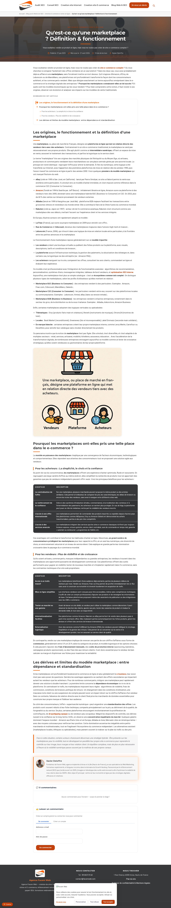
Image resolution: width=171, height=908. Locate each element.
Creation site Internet (71, 5)
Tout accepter (108, 902)
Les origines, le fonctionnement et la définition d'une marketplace (69, 103)
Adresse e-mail (42, 827)
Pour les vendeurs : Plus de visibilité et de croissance (61, 116)
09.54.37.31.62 (87, 875)
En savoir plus (61, 902)
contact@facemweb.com (85, 879)
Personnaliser (81, 902)
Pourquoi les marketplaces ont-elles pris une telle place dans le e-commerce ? (74, 107)
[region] (85, 508)
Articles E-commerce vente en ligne (57, 14)
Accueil (22, 14)
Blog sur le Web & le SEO (34, 14)
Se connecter (45, 847)
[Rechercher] (154, 6)
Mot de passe (41, 837)
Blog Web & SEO (119, 5)
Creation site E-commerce (96, 5)
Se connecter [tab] (43, 821)
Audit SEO (40, 5)
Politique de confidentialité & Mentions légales (131, 883)
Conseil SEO (53, 5)
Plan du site (131, 879)
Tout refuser (94, 902)
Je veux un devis (139, 5)
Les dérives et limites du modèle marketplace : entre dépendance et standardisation (77, 120)
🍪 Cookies (7, 904)
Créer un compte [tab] (60, 821)
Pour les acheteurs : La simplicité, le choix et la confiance (62, 111)
